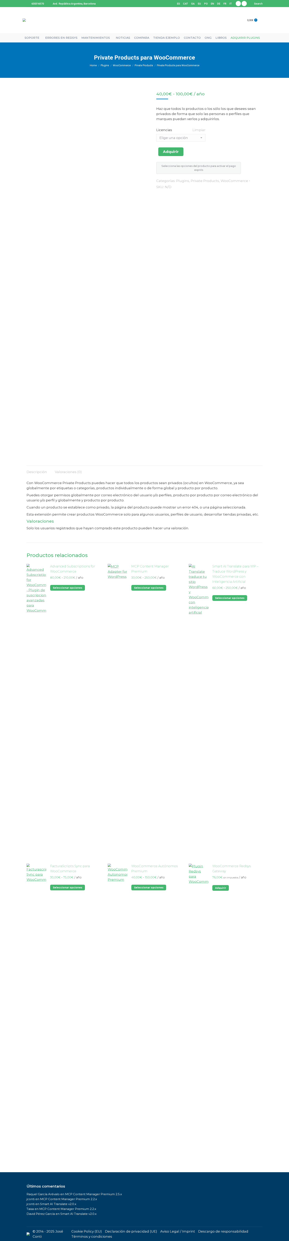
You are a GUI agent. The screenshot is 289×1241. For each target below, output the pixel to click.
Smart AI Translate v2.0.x (58, 1204)
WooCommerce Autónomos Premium (154, 868)
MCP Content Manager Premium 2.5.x (93, 1194)
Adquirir (171, 152)
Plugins (182, 181)
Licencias (164, 130)
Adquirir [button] (220, 887)
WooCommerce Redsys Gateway (231, 868)
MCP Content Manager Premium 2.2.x (68, 1199)
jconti (31, 1199)
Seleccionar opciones (67, 587)
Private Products (205, 181)
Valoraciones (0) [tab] (68, 472)
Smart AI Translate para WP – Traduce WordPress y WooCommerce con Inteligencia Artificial (235, 574)
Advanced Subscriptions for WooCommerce (72, 568)
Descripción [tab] (37, 472)
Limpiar (198, 130)
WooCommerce (234, 181)
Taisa (30, 1209)
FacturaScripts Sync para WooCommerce (70, 868)
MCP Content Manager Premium (150, 568)
